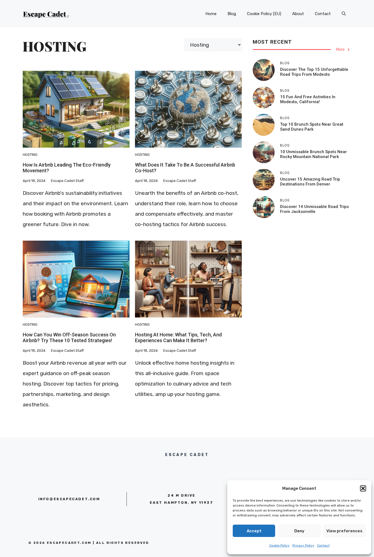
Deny (299, 530)
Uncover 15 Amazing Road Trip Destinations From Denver (310, 182)
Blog (232, 13)
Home (211, 13)
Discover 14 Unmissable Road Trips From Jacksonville (314, 209)
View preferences (344, 530)
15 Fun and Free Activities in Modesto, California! (307, 99)
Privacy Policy (303, 545)
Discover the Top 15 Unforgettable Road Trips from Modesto (314, 72)
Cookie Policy (279, 545)
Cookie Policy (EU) (264, 13)
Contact (323, 545)
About (298, 13)
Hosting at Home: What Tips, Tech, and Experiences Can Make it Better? (178, 338)
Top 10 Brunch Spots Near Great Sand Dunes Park (311, 127)
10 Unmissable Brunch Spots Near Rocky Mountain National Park (313, 154)
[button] (363, 488)
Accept (254, 530)
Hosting (30, 155)
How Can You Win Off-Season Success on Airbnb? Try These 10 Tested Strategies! (69, 338)
